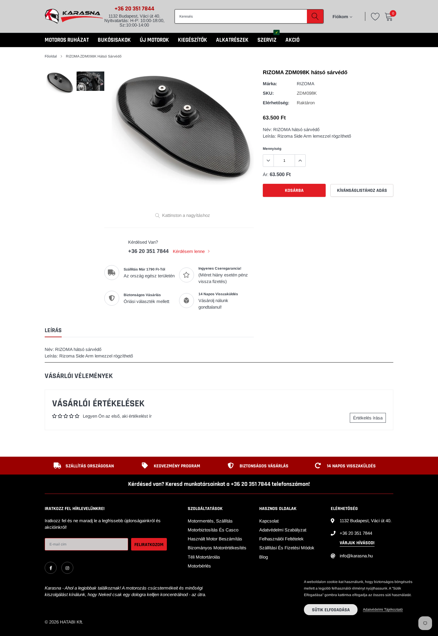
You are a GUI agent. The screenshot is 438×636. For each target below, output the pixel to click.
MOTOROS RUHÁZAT (67, 40)
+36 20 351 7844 (134, 9)
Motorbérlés (199, 565)
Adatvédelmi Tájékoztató (383, 609)
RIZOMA (305, 83)
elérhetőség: (276, 102)
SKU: (268, 93)
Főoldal (51, 56)
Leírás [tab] (53, 330)
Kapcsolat (269, 520)
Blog (263, 556)
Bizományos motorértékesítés (217, 547)
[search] (315, 16)
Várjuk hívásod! (357, 543)
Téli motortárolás (204, 556)
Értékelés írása (368, 417)
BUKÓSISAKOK (114, 40)
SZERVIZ (267, 40)
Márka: (270, 83)
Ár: (265, 174)
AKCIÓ (292, 40)
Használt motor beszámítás (215, 538)
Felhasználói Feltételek (281, 538)
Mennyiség (272, 149)
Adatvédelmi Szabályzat (282, 529)
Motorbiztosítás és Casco (213, 529)
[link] (51, 568)
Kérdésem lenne (189, 251)
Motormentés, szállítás (210, 520)
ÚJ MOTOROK (154, 40)
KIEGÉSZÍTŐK (192, 40)
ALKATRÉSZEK (232, 40)
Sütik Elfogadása (331, 610)
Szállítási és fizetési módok (286, 547)
